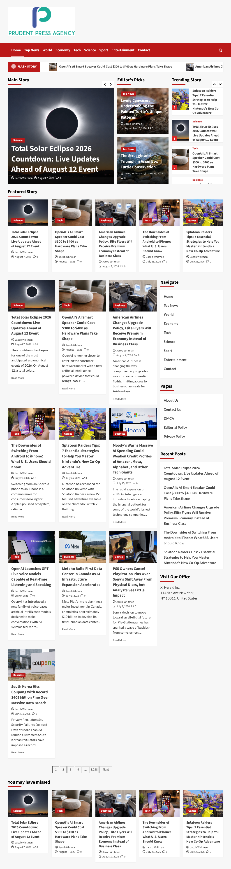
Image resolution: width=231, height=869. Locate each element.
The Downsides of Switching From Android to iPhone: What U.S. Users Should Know (157, 241)
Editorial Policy (175, 427)
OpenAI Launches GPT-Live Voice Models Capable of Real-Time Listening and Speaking (31, 577)
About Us (171, 400)
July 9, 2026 (21, 596)
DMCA (169, 418)
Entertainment (122, 50)
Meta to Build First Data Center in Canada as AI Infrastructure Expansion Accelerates (82, 577)
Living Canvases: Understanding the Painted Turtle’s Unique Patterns (141, 109)
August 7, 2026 (46, 178)
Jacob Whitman (24, 178)
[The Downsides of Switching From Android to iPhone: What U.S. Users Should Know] (159, 212)
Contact (144, 50)
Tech (77, 50)
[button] (220, 50)
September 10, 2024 (135, 128)
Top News (31, 50)
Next (106, 769)
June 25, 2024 (155, 174)
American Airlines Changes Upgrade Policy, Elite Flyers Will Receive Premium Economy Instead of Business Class (115, 244)
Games (192, 221)
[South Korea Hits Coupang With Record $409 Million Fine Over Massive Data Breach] (31, 665)
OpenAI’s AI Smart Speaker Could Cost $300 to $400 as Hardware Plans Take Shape (79, 66)
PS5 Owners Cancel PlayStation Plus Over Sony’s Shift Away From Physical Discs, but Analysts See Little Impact (132, 582)
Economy (62, 50)
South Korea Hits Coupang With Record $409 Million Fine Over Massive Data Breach (30, 694)
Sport (103, 50)
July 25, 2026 (153, 262)
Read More (17, 377)
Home (16, 50)
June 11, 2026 (22, 714)
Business (197, 172)
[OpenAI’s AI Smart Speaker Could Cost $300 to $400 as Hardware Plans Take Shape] (180, 151)
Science (90, 50)
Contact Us (172, 409)
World (47, 50)
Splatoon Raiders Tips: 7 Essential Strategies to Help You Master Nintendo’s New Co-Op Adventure (205, 94)
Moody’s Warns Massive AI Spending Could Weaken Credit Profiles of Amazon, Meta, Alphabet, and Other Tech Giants (133, 459)
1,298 (94, 769)
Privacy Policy (174, 436)
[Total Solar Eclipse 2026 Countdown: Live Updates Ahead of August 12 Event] (180, 122)
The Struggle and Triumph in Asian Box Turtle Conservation (139, 161)
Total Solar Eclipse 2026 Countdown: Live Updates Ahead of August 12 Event (55, 159)
